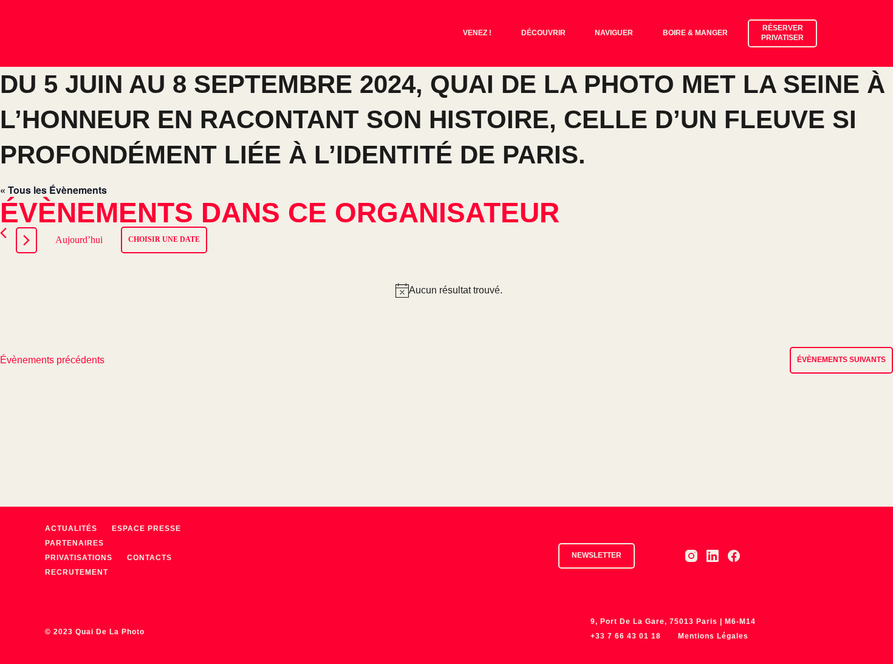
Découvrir (543, 33)
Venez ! (477, 33)
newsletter (596, 555)
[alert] (449, 290)
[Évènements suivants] (26, 240)
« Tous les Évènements (53, 190)
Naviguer (614, 33)
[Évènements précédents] (3, 233)
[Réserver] (864, 33)
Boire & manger (695, 33)
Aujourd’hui (79, 239)
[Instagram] (691, 556)
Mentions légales (713, 636)
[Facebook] (734, 556)
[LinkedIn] (713, 556)
